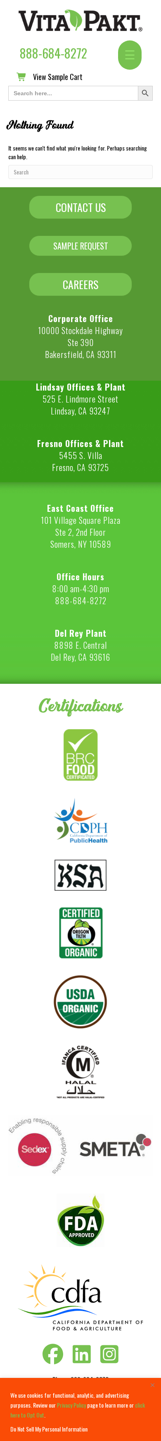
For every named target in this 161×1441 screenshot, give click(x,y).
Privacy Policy (71, 1405)
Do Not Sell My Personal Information (49, 1429)
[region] (80, 1409)
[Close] (152, 1385)
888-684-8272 (53, 53)
